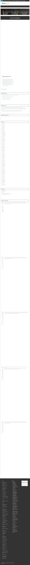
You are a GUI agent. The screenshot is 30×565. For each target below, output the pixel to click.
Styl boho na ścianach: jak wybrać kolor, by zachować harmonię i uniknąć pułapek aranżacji (14, 257)
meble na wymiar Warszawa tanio (4, 510)
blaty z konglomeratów (5, 496)
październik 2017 (4, 181)
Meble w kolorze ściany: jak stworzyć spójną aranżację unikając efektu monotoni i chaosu (12, 107)
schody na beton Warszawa (4, 536)
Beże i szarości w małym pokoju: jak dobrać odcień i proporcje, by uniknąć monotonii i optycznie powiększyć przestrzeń (5, 14)
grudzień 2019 (3, 163)
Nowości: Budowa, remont (26, 483)
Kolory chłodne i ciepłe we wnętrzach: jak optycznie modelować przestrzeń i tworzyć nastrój (14, 0)
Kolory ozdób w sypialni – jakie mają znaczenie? (15, 488)
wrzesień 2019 (3, 165)
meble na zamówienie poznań (5, 512)
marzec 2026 (3, 127)
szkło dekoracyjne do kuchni (4, 552)
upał (2, 554)
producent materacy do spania (5, 524)
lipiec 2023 (3, 141)
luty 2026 (3, 128)
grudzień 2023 (3, 138)
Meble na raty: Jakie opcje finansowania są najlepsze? (15, 514)
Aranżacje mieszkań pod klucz (4, 485)
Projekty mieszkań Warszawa (4, 531)
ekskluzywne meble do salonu (5, 501)
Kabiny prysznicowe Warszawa (4, 505)
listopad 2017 (3, 180)
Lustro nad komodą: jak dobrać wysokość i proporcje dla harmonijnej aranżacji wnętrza (24, 14)
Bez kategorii (3, 191)
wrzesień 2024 (3, 134)
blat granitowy (4, 493)
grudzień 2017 (3, 179)
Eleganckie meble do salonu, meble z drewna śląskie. (15, 509)
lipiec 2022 (3, 148)
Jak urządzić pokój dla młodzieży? (6, 98)
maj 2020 (3, 159)
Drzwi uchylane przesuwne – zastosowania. (14, 516)
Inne (2, 192)
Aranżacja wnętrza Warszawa (4, 483)
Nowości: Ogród (25, 484)
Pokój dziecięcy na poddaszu (4, 522)
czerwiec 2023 (3, 142)
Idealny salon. (14, 521)
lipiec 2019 (3, 167)
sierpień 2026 (3, 123)
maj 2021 (3, 153)
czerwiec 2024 (3, 135)
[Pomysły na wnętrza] (5, 3)
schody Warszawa (4, 538)
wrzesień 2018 (3, 172)
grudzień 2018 (3, 170)
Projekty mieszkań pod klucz (5, 528)
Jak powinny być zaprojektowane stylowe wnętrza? (15, 495)
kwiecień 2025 (3, 131)
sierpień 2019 (3, 166)
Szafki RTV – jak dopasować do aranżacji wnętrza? (15, 503)
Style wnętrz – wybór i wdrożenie (5, 194)
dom (3, 499)
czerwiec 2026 (3, 125)
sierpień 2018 (3, 173)
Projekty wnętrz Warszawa (4, 533)
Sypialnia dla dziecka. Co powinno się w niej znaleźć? (15, 532)
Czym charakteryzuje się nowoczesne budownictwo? (8, 97)
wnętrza (5, 554)
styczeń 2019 (3, 169)
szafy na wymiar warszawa (4, 544)
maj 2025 (3, 130)
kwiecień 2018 (3, 176)
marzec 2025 (3, 132)
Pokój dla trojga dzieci (4, 520)
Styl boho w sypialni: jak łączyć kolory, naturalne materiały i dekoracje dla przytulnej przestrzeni (15, 421)
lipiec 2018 (3, 174)
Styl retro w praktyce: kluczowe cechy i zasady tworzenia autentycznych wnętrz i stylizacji (14, 202)
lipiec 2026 (3, 124)
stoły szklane (3, 541)
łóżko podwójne (4, 558)
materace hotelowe (4, 506)
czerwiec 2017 (3, 184)
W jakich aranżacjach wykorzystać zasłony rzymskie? (15, 520)
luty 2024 (3, 137)
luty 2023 (3, 145)
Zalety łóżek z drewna (15, 501)
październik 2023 (4, 139)
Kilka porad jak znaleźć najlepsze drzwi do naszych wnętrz (15, 507)
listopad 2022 (3, 146)
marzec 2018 (3, 177)
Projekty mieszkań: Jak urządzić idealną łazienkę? (15, 527)
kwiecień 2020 (3, 160)
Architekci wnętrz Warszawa (4, 489)
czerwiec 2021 (3, 152)
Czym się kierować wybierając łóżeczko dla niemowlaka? (15, 498)
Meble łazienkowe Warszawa (4, 515)
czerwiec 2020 (3, 158)
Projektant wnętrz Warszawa (4, 526)
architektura (3, 490)
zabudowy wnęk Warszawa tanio (4, 556)
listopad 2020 (3, 155)
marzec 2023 (3, 144)
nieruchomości (4, 517)
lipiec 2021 (3, 151)
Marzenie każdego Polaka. (6, 76)
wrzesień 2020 (3, 156)
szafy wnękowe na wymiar (4, 549)
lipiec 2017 (3, 183)
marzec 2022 (3, 149)
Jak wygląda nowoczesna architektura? (6, 99)
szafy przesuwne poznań (4, 547)
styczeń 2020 (3, 162)
